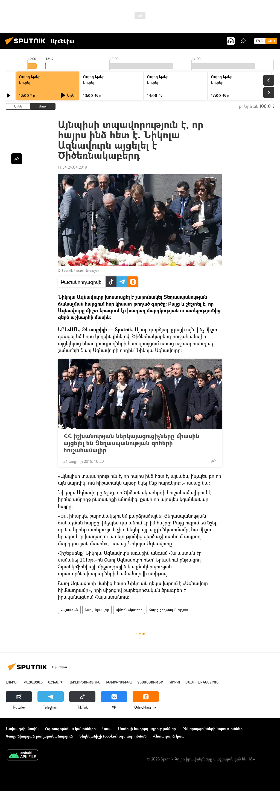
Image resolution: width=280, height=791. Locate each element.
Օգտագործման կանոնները (70, 728)
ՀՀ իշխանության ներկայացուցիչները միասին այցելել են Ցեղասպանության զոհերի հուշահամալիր (131, 442)
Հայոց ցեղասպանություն (168, 609)
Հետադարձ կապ (169, 736)
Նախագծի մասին (22, 728)
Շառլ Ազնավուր (97, 609)
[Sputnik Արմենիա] (27, 45)
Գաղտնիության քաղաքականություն (39, 736)
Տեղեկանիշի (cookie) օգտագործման (113, 736)
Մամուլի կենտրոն (201, 682)
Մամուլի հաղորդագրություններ (147, 728)
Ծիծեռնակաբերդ (129, 609)
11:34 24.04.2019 (72, 167)
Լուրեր (25, 82)
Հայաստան (69, 609)
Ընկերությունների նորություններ (212, 728)
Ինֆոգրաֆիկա (119, 682)
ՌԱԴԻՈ (174, 682)
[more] (213, 460)
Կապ (107, 728)
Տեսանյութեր (150, 682)
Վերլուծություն (84, 682)
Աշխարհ (55, 682)
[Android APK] (22, 756)
